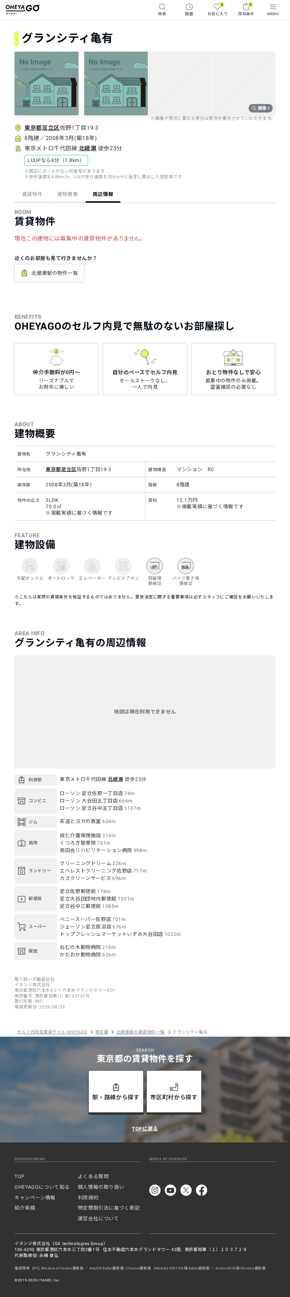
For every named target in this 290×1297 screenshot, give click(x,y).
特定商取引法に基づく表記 (109, 1208)
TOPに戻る (145, 1128)
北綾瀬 (88, 148)
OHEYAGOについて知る (42, 1187)
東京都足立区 (42, 128)
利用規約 (88, 1197)
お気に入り (218, 9)
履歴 (189, 14)
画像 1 (264, 108)
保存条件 (246, 9)
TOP (19, 1176)
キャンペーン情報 (35, 1197)
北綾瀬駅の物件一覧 (54, 273)
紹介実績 (24, 1208)
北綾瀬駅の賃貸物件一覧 (140, 1032)
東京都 (101, 1032)
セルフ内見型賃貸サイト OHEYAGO (52, 1032)
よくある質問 (93, 1176)
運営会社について (98, 1218)
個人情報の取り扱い (101, 1187)
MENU (273, 14)
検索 (162, 14)
